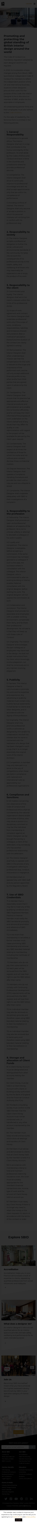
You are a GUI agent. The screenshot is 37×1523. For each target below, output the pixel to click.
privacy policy (30, 1517)
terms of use (17, 1517)
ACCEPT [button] (18, 1520)
